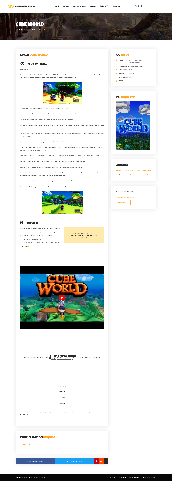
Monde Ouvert (133, 62)
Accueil (56, 6)
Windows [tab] (26, 444)
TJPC (59, 412)
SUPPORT (104, 6)
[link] (139, 6)
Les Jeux (66, 6)
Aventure (132, 60)
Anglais (118, 174)
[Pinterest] (96, 461)
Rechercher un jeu (79, 6)
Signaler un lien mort (127, 197)
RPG (139, 62)
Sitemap (113, 477)
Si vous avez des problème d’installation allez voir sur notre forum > (84, 235)
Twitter (80, 412)
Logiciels (93, 6)
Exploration (138, 60)
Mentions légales (134, 477)
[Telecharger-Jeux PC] (21, 6)
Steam (131, 77)
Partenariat (123, 202)
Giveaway (116, 6)
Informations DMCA (149, 477)
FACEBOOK (24, 414)
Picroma (131, 70)
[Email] (106, 461)
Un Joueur (132, 81)
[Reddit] (101, 461)
